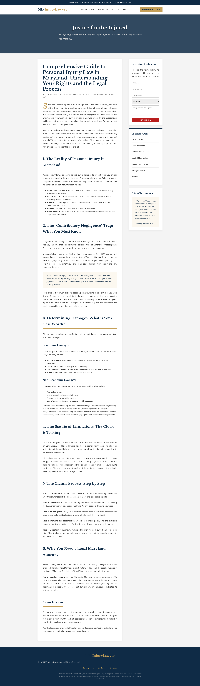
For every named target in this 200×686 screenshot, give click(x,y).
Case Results (102, 9)
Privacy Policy (88, 668)
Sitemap (113, 668)
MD (52, 9)
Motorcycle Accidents (140, 152)
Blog (123, 9)
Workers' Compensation (141, 164)
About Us (115, 9)
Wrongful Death (138, 170)
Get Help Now (145, 120)
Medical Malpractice (140, 158)
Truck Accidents (138, 146)
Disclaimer (102, 668)
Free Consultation (151, 9)
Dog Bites (135, 177)
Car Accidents (137, 139)
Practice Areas (87, 9)
